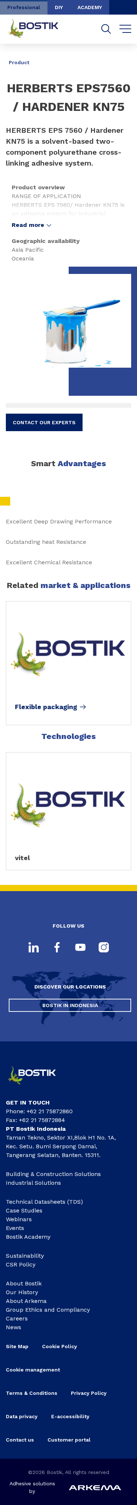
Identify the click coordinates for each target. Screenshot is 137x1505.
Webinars (19, 1219)
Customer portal (69, 1440)
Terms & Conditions (31, 1393)
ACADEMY (89, 7)
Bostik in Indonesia (70, 1005)
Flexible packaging (46, 707)
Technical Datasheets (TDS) (44, 1201)
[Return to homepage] (39, 29)
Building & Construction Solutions (53, 1174)
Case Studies (24, 1210)
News (13, 1327)
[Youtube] (80, 948)
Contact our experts (44, 422)
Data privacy (22, 1416)
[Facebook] (57, 948)
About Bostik (24, 1283)
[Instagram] (104, 948)
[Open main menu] (125, 29)
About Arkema (26, 1300)
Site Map (17, 1346)
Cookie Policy (59, 1346)
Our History (22, 1292)
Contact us (20, 1440)
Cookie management (33, 1370)
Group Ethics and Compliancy (48, 1309)
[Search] (106, 29)
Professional (23, 7)
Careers (17, 1318)
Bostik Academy (28, 1236)
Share (120, 57)
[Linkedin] (33, 948)
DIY (59, 7)
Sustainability (25, 1255)
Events (15, 1227)
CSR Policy (20, 1264)
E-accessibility (70, 1416)
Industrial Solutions (33, 1182)
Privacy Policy (89, 1393)
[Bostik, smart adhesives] (37, 1086)
